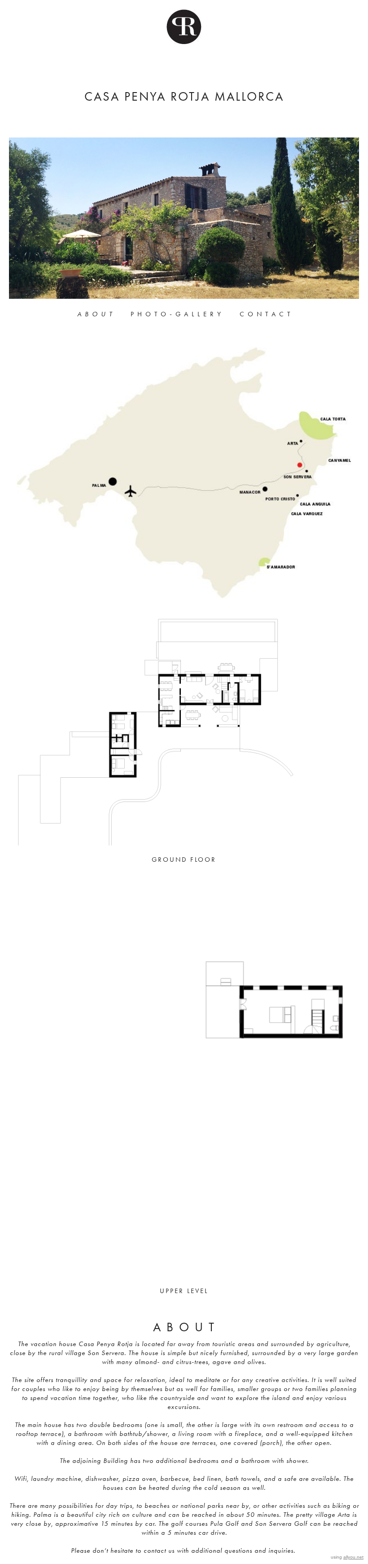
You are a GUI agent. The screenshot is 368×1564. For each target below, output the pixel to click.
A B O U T (95, 314)
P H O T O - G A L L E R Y (176, 314)
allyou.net (353, 1557)
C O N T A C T (265, 314)
